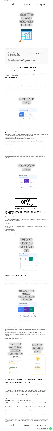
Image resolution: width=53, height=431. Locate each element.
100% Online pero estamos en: (41, 5)
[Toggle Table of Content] (46, 48)
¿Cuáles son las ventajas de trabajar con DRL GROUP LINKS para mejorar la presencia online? (19, 61)
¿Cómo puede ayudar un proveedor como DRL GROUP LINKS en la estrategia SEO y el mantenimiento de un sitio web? (22, 60)
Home (11, 4)
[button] (50, 428)
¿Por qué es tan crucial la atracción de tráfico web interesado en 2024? (16, 59)
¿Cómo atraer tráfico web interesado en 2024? (13, 52)
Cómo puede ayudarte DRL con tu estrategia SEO (14, 55)
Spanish (6, 0)
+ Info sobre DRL (26, 4)
